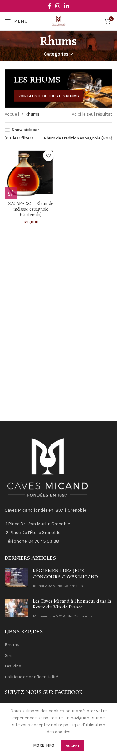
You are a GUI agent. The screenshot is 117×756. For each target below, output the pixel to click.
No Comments (70, 585)
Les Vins (13, 666)
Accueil (12, 114)
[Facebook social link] (49, 6)
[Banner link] (58, 88)
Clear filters (21, 138)
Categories (56, 54)
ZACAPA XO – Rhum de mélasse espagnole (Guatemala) (30, 209)
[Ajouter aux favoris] (48, 155)
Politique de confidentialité (31, 677)
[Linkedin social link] (66, 6)
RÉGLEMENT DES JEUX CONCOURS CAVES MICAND (65, 574)
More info (44, 745)
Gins (9, 655)
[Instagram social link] (57, 6)
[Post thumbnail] (16, 578)
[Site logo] (58, 20)
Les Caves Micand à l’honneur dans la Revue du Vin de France (72, 604)
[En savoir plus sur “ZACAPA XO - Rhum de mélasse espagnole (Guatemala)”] (11, 193)
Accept (73, 746)
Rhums (12, 644)
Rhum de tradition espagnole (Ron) (78, 138)
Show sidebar (25, 129)
